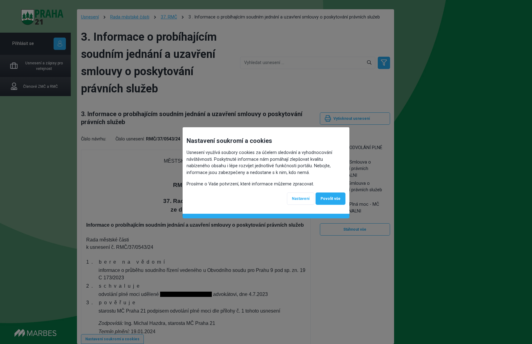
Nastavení (300, 198)
